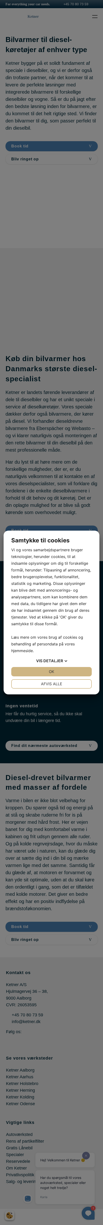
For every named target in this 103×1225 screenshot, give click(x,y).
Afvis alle (51, 683)
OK (51, 671)
